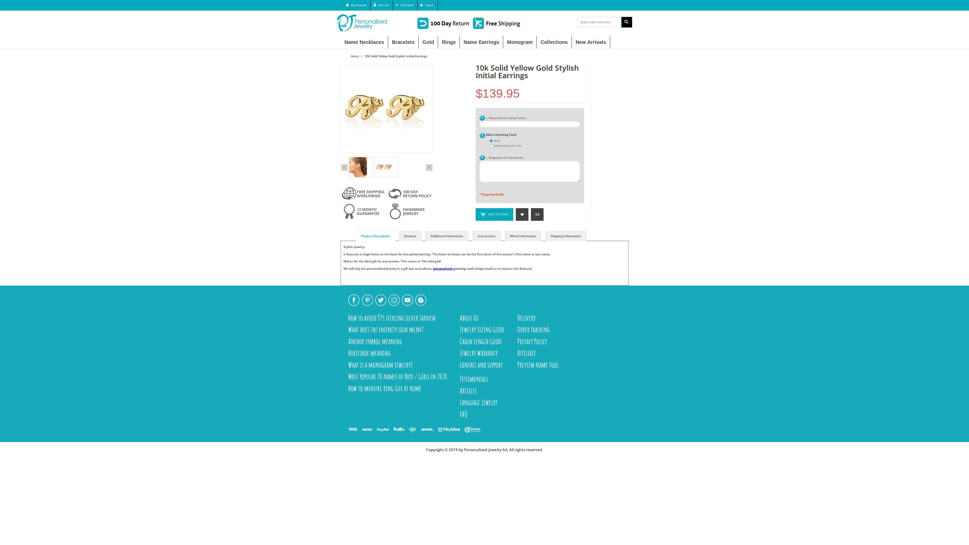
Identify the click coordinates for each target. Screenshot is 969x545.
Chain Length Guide (481, 341)
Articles (468, 390)
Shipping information (566, 236)
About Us (469, 317)
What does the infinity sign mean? (385, 329)
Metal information (523, 236)
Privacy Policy (532, 341)
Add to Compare (537, 214)
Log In (429, 5)
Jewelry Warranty (479, 353)
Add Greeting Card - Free (507, 146)
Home (355, 56)
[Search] (627, 22)
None (497, 141)
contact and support (481, 364)
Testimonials (474, 379)
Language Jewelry (478, 402)
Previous (344, 167)
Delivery (526, 317)
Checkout (407, 5)
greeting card (463, 268)
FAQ (464, 414)
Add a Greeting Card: (501, 134)
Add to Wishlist (522, 214)
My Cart (383, 5)
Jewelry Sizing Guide (482, 329)
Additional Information (446, 236)
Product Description (375, 236)
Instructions (487, 236)
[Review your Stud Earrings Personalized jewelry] (360, 167)
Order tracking (533, 329)
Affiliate (526, 353)
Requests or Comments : (505, 158)
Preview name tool (538, 364)
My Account (359, 5)
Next (429, 167)
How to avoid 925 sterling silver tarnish (392, 317)
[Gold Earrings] (386, 167)
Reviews (410, 236)
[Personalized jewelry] (371, 23)
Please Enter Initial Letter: (506, 118)
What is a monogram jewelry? (380, 364)
